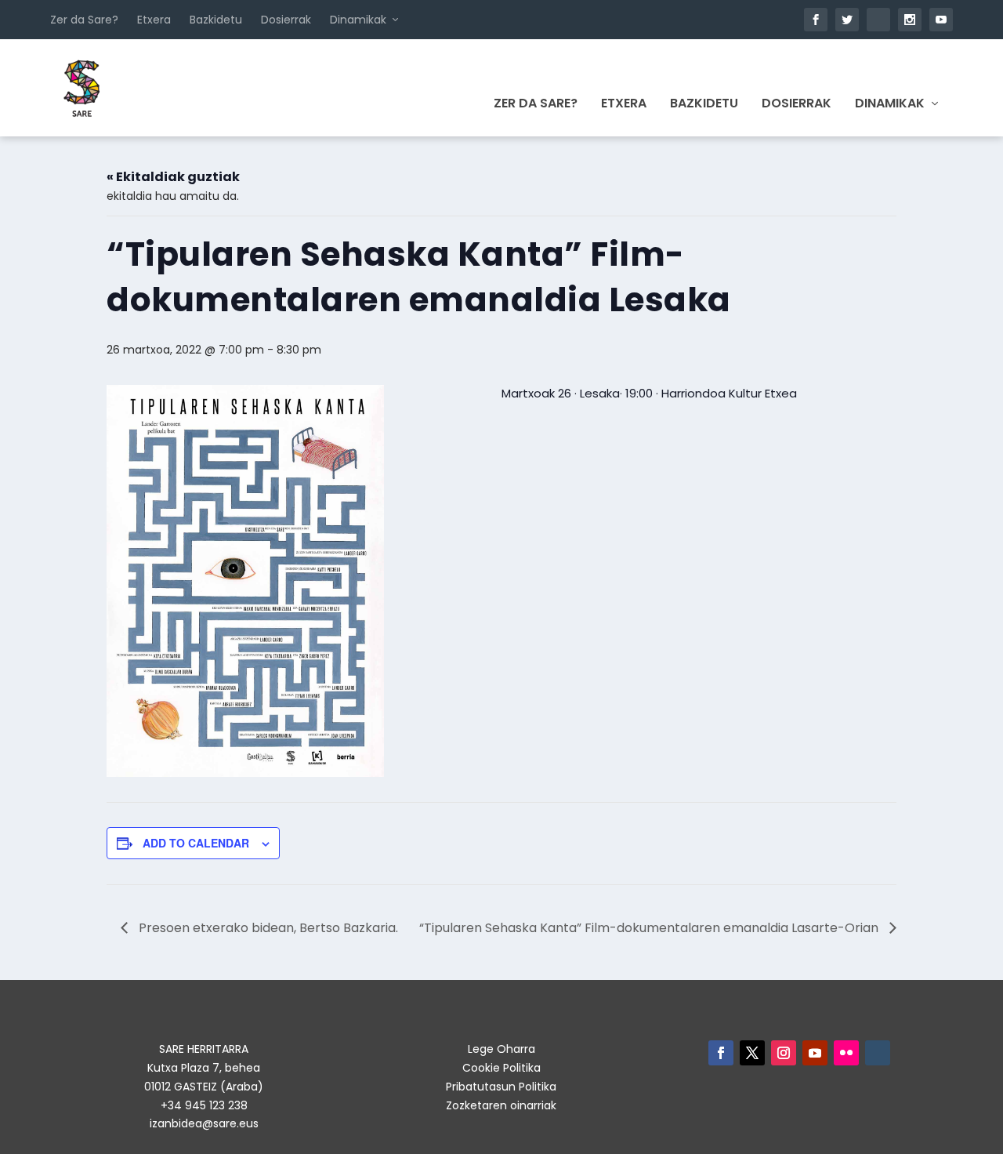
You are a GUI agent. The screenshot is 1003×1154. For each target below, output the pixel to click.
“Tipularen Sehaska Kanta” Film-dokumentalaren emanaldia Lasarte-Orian (650, 928)
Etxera (154, 19)
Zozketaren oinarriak (501, 1105)
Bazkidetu (216, 19)
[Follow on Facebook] (720, 1052)
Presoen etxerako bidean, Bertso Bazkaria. (267, 928)
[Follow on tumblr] (877, 1052)
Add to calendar (196, 843)
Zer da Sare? (84, 19)
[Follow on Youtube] (814, 1052)
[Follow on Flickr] (846, 1052)
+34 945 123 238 (204, 1105)
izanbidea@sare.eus (204, 1123)
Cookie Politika (501, 1068)
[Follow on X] (752, 1052)
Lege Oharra (501, 1049)
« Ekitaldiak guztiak (173, 177)
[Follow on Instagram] (783, 1052)
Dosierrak (286, 19)
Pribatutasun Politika (501, 1086)
